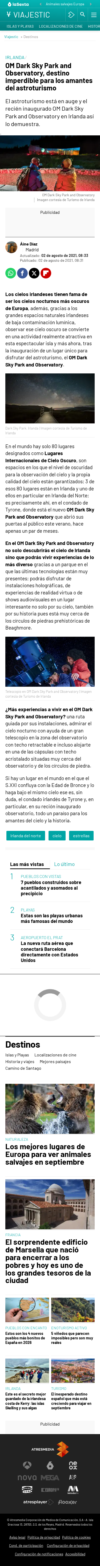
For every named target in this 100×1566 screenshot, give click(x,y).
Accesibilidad (75, 1554)
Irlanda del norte (25, 835)
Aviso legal (17, 1537)
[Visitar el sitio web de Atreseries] (73, 1478)
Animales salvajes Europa (65, 4)
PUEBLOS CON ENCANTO (26, 1328)
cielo (57, 835)
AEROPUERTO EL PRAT (42, 937)
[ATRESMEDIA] (50, 1449)
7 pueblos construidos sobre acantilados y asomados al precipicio (51, 888)
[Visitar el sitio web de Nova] (27, 1478)
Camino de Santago (23, 1068)
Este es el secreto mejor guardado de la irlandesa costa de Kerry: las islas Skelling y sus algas (25, 1401)
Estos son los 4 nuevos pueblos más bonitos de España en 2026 (25, 1338)
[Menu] (93, 15)
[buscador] (82, 14)
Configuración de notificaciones (39, 1554)
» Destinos (29, 36)
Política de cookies (76, 1537)
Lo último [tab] (64, 864)
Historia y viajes (19, 1061)
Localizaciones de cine (61, 26)
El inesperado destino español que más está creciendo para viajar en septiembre (71, 1401)
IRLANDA (13, 1388)
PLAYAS (28, 909)
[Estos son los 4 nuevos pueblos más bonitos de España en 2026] (27, 1310)
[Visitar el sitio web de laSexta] (50, 1465)
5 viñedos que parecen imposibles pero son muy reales (72, 1338)
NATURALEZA (16, 1139)
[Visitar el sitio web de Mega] (50, 1478)
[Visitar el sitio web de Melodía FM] (73, 1490)
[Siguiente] (91, 4)
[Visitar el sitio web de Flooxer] (67, 1502)
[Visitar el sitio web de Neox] (73, 1465)
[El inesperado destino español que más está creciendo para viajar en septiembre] (73, 1371)
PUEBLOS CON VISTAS (41, 876)
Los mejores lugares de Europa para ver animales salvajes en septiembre (48, 1154)
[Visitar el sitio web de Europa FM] (50, 1490)
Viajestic (11, 36)
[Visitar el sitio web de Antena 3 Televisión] (27, 1465)
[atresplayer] (71, 14)
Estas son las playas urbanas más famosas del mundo (52, 918)
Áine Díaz (28, 243)
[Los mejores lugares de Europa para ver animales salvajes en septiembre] (50, 1109)
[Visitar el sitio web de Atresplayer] (38, 1502)
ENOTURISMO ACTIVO (69, 1328)
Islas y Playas (20, 26)
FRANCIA (13, 1234)
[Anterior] (41, 4)
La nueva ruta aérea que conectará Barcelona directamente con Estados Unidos (49, 951)
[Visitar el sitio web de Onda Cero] (27, 1490)
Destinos (22, 1044)
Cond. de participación (26, 1545)
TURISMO (58, 1388)
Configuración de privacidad (68, 1545)
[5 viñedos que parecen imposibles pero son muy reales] (73, 1310)
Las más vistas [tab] (27, 864)
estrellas (81, 835)
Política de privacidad (43, 1537)
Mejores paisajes (55, 1061)
